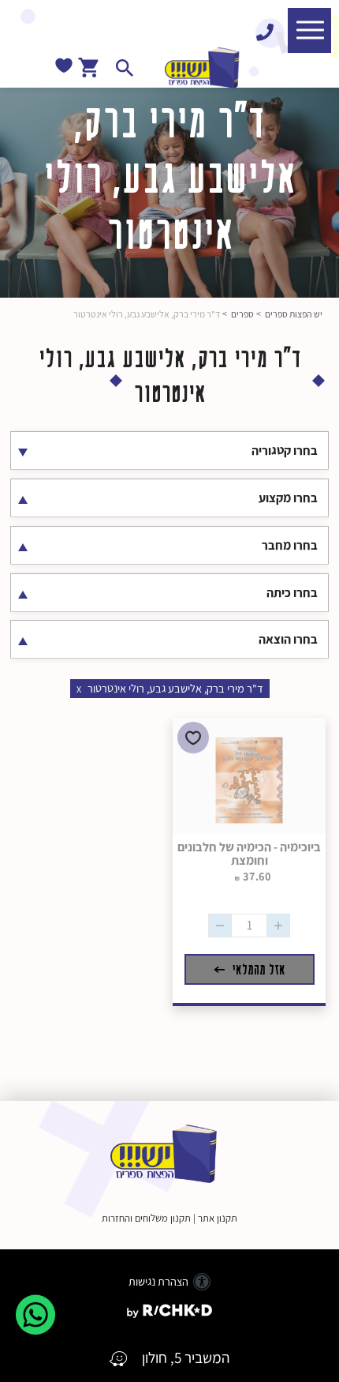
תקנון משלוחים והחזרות (146, 1218)
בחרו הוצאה (288, 639)
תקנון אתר (217, 1218)
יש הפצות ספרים (293, 314)
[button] (309, 30)
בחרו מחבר (290, 545)
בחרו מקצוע (288, 497)
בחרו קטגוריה (284, 450)
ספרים (242, 314)
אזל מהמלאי (257, 970)
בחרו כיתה (292, 592)
